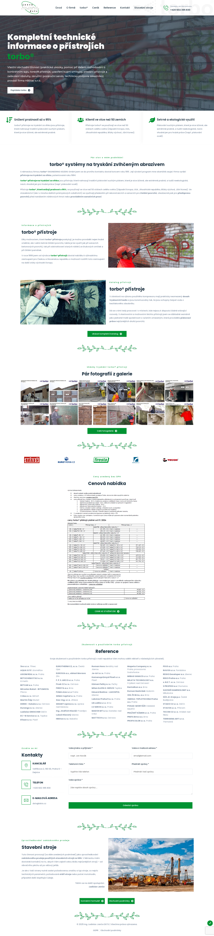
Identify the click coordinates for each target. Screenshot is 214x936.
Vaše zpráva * (76, 780)
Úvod (58, 7)
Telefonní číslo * (77, 764)
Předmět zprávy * (140, 764)
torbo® (84, 7)
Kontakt (125, 7)
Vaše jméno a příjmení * (81, 748)
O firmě (70, 7)
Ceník (95, 7)
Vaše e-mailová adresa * (144, 748)
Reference (110, 7)
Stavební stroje (143, 7)
